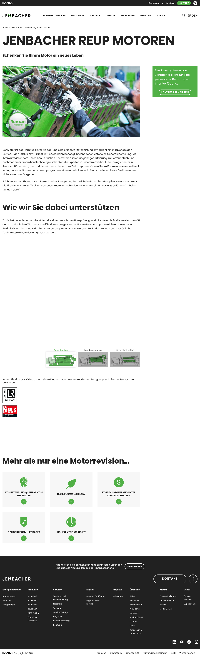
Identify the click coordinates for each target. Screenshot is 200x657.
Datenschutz (132, 653)
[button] (195, 3)
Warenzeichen (187, 653)
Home (5, 27)
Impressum (116, 653)
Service (13, 27)
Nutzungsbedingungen (155, 653)
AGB (173, 653)
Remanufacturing (28, 27)
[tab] (61, 358)
